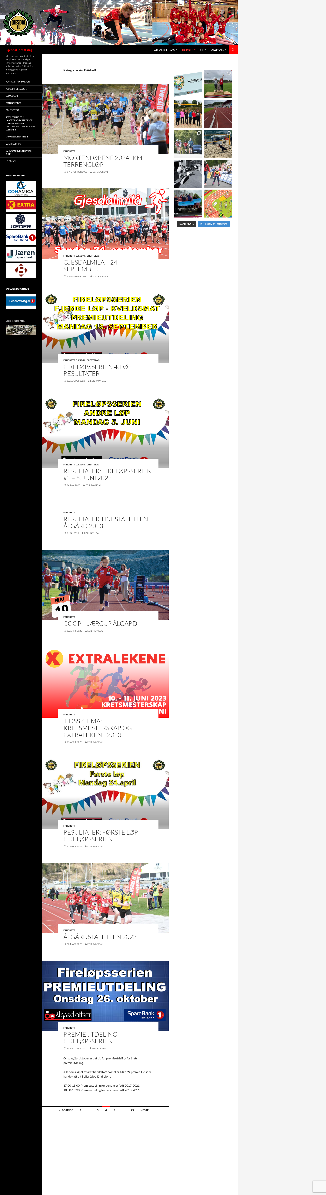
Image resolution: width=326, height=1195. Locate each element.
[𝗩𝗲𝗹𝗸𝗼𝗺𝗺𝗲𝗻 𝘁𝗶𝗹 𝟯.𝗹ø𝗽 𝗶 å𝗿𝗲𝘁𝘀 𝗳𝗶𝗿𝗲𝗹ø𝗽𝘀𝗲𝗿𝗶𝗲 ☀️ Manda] (218, 84)
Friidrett (187, 50)
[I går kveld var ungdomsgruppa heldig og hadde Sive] (188, 144)
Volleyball (217, 50)
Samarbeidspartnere (17, 136)
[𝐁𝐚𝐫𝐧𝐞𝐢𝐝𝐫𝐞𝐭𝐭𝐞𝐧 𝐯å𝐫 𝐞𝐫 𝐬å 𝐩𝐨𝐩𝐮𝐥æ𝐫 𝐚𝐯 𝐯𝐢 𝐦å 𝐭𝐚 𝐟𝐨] (218, 204)
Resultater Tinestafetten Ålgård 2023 (105, 522)
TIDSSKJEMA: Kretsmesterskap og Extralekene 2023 (97, 727)
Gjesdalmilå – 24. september (91, 265)
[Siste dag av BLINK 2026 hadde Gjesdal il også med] (188, 204)
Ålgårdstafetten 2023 (100, 936)
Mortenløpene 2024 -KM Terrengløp (102, 161)
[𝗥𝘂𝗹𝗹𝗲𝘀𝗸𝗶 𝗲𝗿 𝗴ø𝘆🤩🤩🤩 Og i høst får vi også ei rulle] (188, 174)
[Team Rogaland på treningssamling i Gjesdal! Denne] (188, 114)
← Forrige (66, 1110)
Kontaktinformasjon (18, 81)
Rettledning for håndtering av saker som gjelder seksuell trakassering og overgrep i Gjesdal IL (21, 123)
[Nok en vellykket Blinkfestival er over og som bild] (218, 174)
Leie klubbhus (13, 144)
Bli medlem (12, 96)
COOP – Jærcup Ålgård (100, 623)
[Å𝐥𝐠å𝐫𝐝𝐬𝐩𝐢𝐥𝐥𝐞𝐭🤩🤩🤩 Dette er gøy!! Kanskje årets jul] (188, 84)
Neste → (146, 1110)
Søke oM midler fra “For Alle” (19, 152)
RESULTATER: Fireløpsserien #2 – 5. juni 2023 (107, 474)
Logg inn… (11, 161)
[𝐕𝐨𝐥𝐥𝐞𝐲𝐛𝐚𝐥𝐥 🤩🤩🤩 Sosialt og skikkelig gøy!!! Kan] (218, 144)
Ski (201, 50)
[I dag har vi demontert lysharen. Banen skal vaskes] (218, 114)
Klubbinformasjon (16, 89)
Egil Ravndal (100, 171)
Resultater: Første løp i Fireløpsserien (102, 835)
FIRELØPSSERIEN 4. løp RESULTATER (97, 370)
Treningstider (13, 103)
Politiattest (12, 110)
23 (132, 1110)
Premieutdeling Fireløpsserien (90, 1037)
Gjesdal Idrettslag (19, 50)
